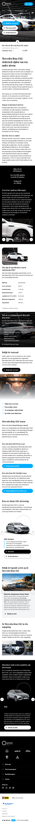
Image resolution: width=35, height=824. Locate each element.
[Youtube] (13, 788)
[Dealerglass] (8, 804)
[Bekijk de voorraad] (17, 21)
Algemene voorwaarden (8, 816)
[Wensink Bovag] (5, 798)
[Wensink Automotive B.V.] (7, 4)
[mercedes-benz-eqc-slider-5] (17, 227)
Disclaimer (5, 813)
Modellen (10, 10)
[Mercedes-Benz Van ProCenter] (17, 798)
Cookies (4, 811)
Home (3, 10)
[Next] (33, 532)
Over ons (4, 808)
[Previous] (2, 532)
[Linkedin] (10, 788)
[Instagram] (6, 788)
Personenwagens (18, 10)
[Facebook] (3, 788)
